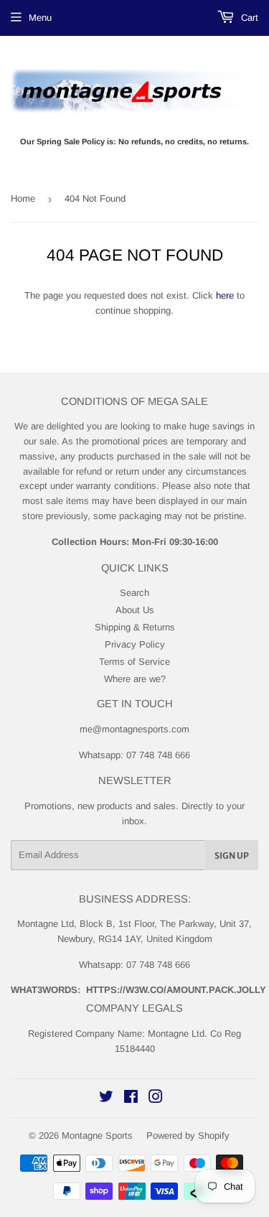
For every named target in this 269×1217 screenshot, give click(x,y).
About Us (134, 610)
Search (134, 592)
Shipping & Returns (135, 627)
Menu (40, 17)
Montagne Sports (97, 1135)
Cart (248, 17)
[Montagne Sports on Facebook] (130, 1099)
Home (23, 198)
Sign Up (231, 855)
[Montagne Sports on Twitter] (106, 1099)
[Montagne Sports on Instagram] (155, 1099)
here (225, 295)
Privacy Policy (135, 644)
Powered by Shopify (188, 1135)
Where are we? (135, 678)
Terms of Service (134, 661)
